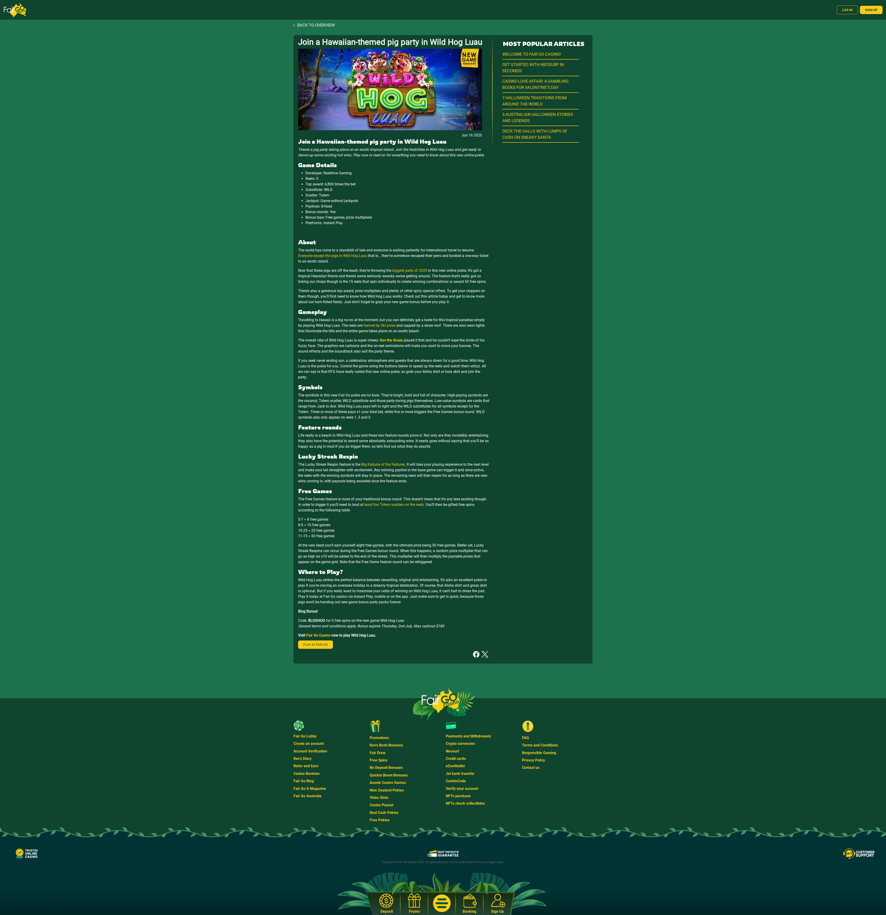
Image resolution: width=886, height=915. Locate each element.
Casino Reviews (306, 773)
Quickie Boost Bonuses (389, 775)
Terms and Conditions (540, 745)
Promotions (379, 738)
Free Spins (378, 760)
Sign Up (871, 10)
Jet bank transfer (460, 773)
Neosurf (452, 751)
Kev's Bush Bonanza (386, 745)
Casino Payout (381, 805)
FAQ (525, 738)
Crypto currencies (460, 743)
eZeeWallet (455, 766)
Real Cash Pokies (384, 812)
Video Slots (379, 797)
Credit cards (456, 758)
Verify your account (462, 788)
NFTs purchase (458, 796)
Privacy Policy (533, 760)
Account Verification (310, 751)
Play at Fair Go (315, 644)
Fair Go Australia (307, 796)
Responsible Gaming (539, 753)
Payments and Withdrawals (468, 736)
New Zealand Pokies (387, 790)
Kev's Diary (302, 758)
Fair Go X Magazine (309, 788)
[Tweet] (485, 654)
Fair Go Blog (303, 781)
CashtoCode (456, 781)
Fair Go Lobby (305, 736)
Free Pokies (379, 820)
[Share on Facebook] (476, 654)
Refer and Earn (305, 766)
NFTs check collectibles (465, 803)
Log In (847, 10)
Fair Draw (378, 753)
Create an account (308, 743)
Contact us (530, 767)
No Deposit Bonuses (386, 767)
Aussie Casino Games (388, 782)
